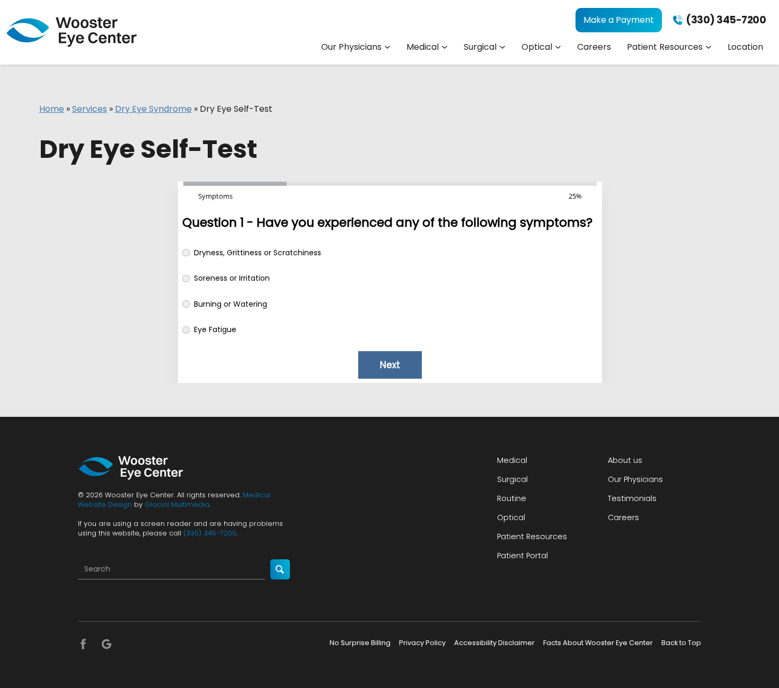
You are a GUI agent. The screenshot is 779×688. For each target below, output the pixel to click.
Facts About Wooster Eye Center (598, 643)
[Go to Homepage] (131, 468)
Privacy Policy (422, 643)
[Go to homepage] (71, 32)
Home (51, 109)
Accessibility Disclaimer (494, 643)
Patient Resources (665, 47)
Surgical (480, 47)
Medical (422, 47)
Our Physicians (351, 47)
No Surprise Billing (360, 643)
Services (89, 109)
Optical (536, 47)
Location (745, 47)
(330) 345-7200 (209, 533)
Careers (594, 47)
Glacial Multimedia (177, 504)
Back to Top (681, 643)
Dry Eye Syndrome (153, 109)
